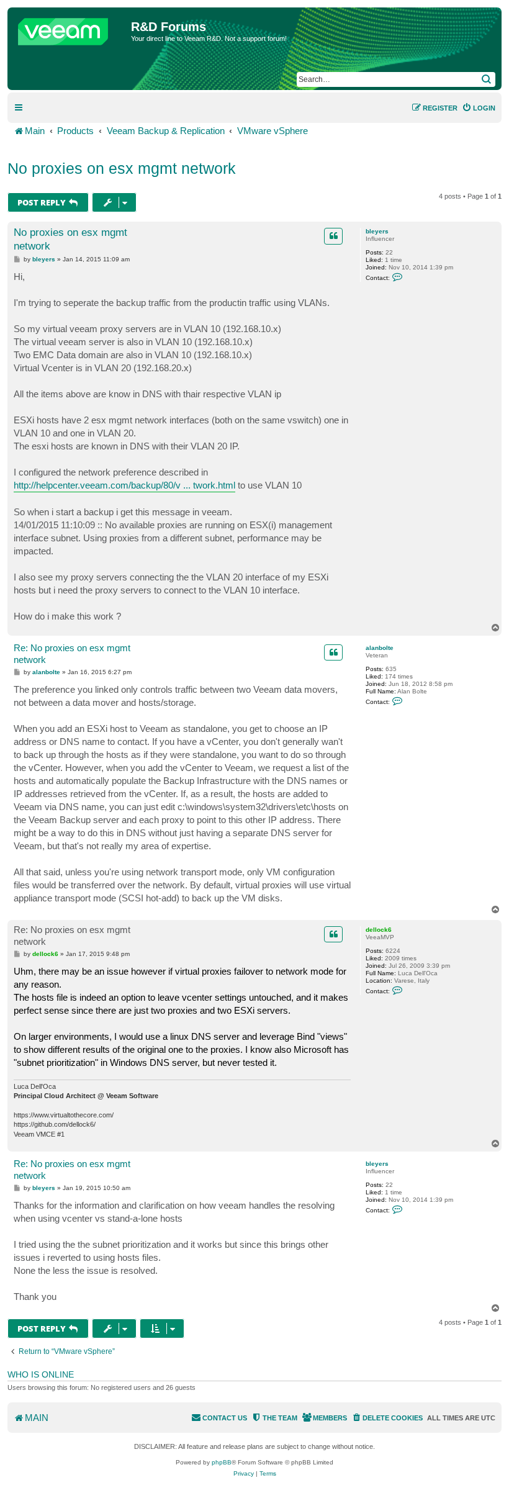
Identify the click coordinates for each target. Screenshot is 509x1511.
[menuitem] (478, 108)
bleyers (377, 231)
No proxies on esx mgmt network (121, 168)
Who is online (40, 1374)
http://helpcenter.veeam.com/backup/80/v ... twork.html (124, 485)
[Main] (71, 29)
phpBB (222, 1462)
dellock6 (379, 929)
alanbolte (380, 647)
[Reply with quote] (333, 236)
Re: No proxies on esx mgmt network (72, 654)
